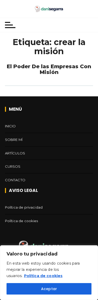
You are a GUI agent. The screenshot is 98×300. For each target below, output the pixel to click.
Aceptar (49, 288)
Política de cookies (43, 275)
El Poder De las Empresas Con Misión (49, 69)
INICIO (10, 126)
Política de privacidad (24, 207)
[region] (49, 272)
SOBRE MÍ (13, 140)
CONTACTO (15, 180)
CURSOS (13, 166)
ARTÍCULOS (15, 153)
